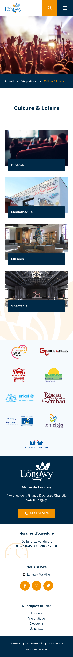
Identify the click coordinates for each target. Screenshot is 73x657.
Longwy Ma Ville (38, 574)
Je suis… (36, 628)
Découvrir (36, 623)
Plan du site (56, 644)
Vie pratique (28, 81)
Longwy (36, 613)
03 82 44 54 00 (39, 513)
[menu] (65, 8)
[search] (49, 8)
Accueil (9, 81)
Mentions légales (36, 650)
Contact (15, 644)
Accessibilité (34, 644)
